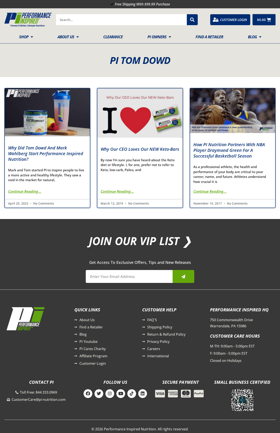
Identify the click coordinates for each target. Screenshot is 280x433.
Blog (252, 36)
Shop (23, 36)
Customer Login (233, 20)
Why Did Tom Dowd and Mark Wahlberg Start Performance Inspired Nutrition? (45, 153)
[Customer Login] (216, 20)
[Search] (192, 19)
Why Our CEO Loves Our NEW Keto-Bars (140, 149)
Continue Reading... (24, 191)
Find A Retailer (209, 36)
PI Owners (156, 36)
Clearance (113, 36)
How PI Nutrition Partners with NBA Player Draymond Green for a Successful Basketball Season (229, 150)
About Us (66, 36)
